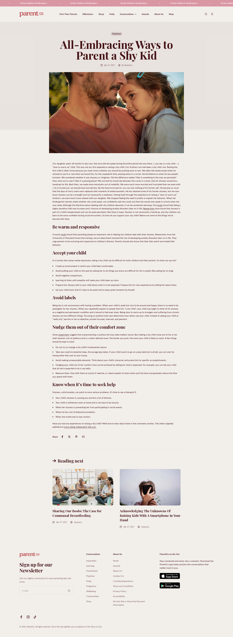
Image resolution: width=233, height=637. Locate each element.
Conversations (127, 14)
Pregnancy (91, 586)
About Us (158, 14)
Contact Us (118, 575)
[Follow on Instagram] (28, 617)
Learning (90, 565)
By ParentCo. (127, 65)
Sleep (101, 14)
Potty (111, 14)
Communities (92, 596)
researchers (63, 334)
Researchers (149, 208)
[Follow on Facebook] (21, 617)
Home (116, 560)
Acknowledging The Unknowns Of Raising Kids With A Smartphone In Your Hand (150, 515)
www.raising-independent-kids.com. (80, 426)
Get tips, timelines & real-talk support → (22, 3)
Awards (145, 14)
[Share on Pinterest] (76, 436)
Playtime (90, 575)
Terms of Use (96, 626)
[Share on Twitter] (69, 436)
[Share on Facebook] (62, 436)
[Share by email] (83, 436)
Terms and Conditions (123, 586)
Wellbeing (91, 591)
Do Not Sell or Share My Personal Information (129, 603)
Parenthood (116, 34)
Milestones (88, 14)
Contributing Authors (123, 581)
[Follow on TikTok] (35, 617)
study (159, 205)
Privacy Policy (119, 591)
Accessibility (119, 596)
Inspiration (91, 560)
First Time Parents (68, 14)
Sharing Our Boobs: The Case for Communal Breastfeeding (77, 513)
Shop (171, 14)
